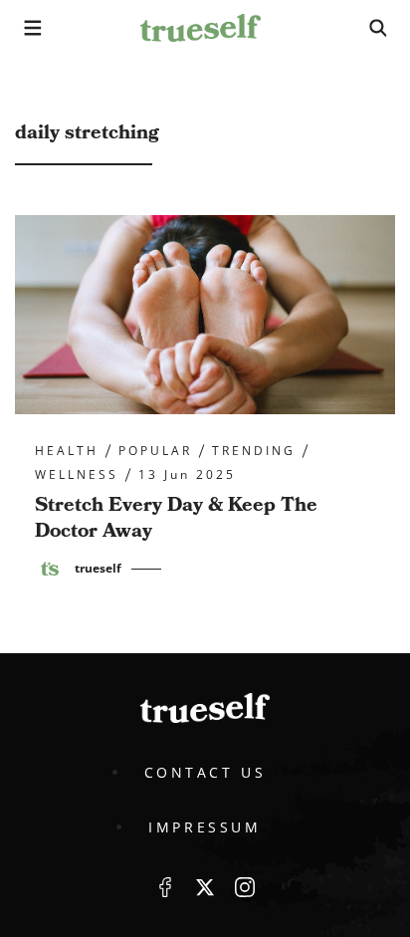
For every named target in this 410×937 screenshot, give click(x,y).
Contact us (205, 772)
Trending (254, 451)
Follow (205, 887)
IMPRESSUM (204, 827)
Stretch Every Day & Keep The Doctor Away (176, 518)
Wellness (76, 475)
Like (165, 887)
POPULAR (155, 451)
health (67, 451)
